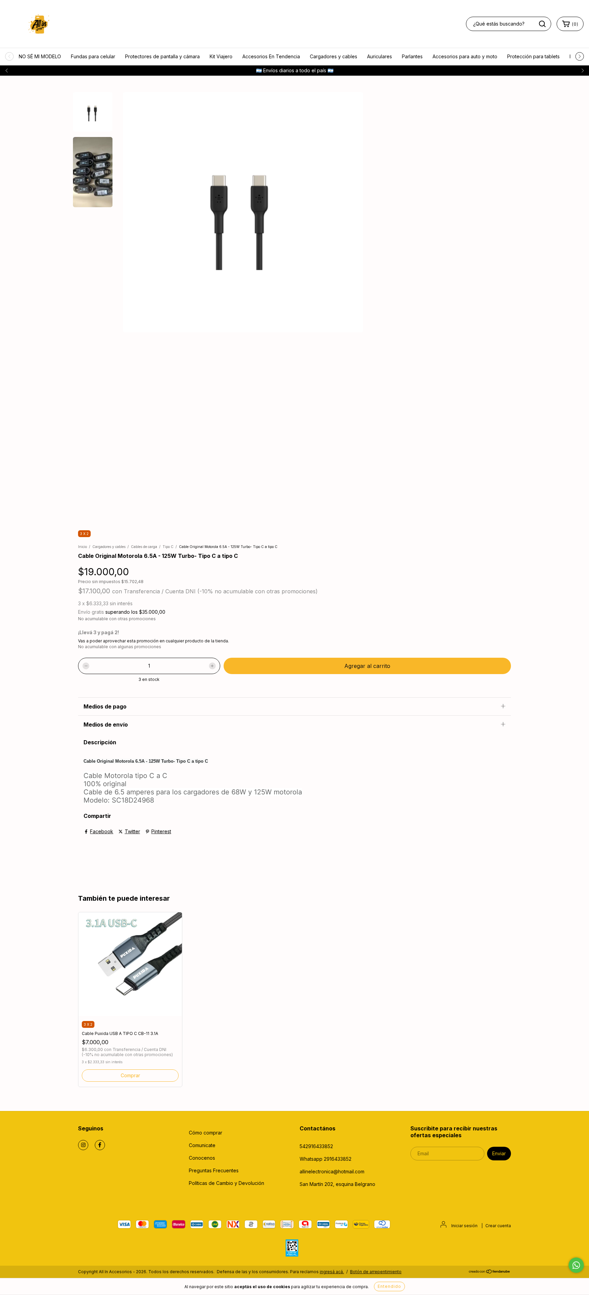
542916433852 (316, 1146)
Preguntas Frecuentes (214, 1170)
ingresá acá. (332, 1271)
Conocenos (202, 1158)
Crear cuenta (498, 1225)
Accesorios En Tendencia (271, 56)
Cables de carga (144, 547)
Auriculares (379, 56)
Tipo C (168, 547)
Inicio (82, 547)
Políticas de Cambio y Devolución (226, 1183)
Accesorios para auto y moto (465, 56)
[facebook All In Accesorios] (100, 1145)
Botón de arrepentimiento (376, 1271)
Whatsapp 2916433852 (325, 1159)
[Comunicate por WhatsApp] (576, 1265)
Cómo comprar (205, 1133)
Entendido (389, 1286)
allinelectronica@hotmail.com (332, 1171)
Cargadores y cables (333, 56)
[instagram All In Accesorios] (83, 1145)
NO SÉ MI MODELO (40, 56)
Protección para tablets (533, 56)
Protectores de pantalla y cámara (162, 56)
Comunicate (202, 1145)
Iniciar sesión (464, 1225)
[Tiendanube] (489, 1272)
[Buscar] (542, 24)
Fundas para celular (93, 56)
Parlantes (412, 56)
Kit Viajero (221, 56)
